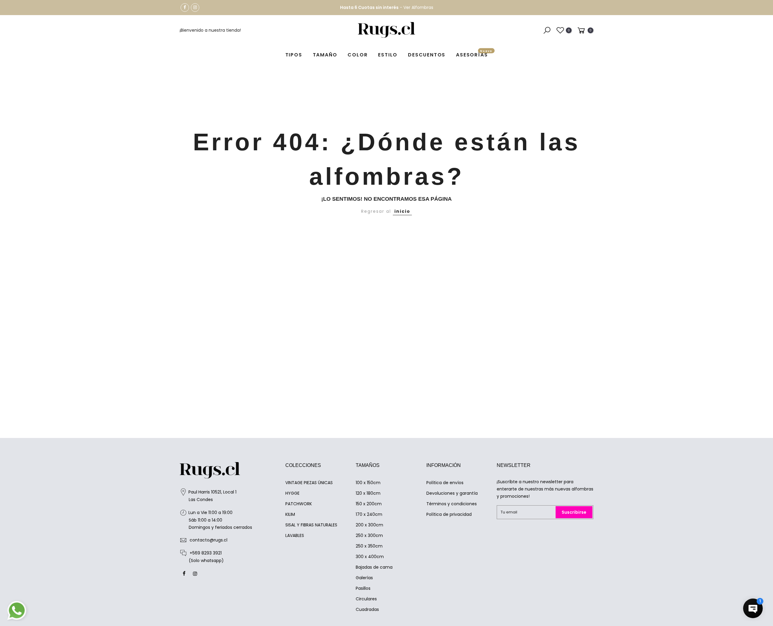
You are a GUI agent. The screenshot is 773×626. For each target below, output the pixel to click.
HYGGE (292, 493)
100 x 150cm (368, 483)
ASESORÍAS (474, 54)
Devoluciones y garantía (452, 493)
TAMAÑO (325, 54)
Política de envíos (444, 483)
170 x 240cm (369, 514)
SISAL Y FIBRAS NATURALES (311, 525)
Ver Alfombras (418, 8)
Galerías (364, 578)
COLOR (357, 54)
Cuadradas (367, 609)
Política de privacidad (449, 514)
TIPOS (293, 54)
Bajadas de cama (374, 567)
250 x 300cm (369, 535)
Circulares (366, 599)
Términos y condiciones (451, 504)
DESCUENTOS (426, 54)
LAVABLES (294, 535)
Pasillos (363, 588)
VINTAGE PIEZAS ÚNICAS (309, 483)
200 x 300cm (369, 525)
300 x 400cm (370, 557)
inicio (402, 211)
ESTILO (387, 54)
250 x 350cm (369, 546)
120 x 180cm (368, 493)
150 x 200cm (369, 504)
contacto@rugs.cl (208, 540)
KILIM (290, 514)
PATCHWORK (298, 504)
